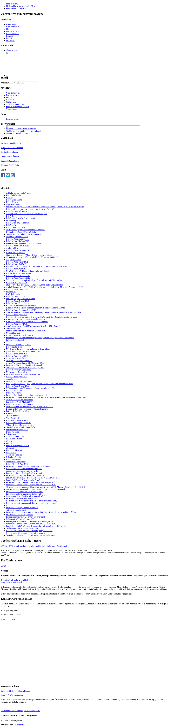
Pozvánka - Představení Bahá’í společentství (24, 365)
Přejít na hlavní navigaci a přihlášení (20, 6)
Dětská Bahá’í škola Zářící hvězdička (21, 129)
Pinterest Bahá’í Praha (10, 161)
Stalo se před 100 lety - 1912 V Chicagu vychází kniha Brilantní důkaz (34, 285)
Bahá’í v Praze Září (14, 390)
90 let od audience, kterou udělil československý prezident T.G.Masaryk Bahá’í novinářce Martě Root (47, 487)
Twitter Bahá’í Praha (9, 152)
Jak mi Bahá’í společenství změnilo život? (23, 480)
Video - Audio (12, 109)
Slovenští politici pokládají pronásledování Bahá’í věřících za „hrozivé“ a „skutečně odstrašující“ (45, 207)
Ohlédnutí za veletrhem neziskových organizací (25, 367)
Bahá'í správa (11, 225)
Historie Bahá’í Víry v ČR (16, 282)
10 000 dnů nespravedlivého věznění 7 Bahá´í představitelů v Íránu (33, 257)
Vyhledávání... (7, 83)
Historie (9, 197)
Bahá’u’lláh (11, 100)
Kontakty (10, 36)
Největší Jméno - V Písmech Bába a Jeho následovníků (28, 271)
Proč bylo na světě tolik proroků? (19, 514)
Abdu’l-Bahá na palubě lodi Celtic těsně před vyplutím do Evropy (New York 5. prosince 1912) (44, 287)
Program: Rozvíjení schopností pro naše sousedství (26, 395)
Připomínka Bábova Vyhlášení (18, 344)
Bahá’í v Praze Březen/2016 (17, 386)
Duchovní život (12, 31)
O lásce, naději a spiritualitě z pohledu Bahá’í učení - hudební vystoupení (35, 489)
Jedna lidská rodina (14, 457)
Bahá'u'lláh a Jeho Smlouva (17, 420)
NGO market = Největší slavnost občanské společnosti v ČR (30, 388)
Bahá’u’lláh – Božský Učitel (17, 464)
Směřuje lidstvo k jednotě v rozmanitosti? (22, 528)
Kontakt (9, 413)
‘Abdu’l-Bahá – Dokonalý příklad (20, 425)
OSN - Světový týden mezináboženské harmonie (25, 230)
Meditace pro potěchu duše (17, 133)
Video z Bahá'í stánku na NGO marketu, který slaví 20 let (29, 531)
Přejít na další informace (15, 8)
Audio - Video (12, 248)
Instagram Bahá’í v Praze (11, 143)
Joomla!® (20, 725)
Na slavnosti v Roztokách (16, 372)
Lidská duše (11, 452)
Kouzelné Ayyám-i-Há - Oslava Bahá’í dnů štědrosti (27, 321)
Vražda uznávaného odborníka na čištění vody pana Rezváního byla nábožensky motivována (43, 312)
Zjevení (9, 441)
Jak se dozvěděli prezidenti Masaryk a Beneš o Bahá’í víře (29, 406)
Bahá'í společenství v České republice (21, 218)
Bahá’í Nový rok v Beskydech (18, 370)
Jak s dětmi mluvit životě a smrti (19, 381)
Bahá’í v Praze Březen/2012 (17, 211)
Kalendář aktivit (12, 34)
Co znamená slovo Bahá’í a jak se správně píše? (25, 496)
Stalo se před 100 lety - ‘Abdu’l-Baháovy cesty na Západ (29, 255)
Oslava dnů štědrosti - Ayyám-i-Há (20, 519)
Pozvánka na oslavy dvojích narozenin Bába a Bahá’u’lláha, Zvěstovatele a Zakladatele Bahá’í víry (46, 397)
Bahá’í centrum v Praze (15, 227)
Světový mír (11, 102)
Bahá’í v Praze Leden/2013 (17, 289)
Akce (8, 505)
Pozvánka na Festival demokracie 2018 (22, 498)
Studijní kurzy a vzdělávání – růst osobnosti (23, 131)
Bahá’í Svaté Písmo (14, 200)
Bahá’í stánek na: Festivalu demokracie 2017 (24, 469)
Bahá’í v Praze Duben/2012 (17, 239)
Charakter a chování (14, 455)
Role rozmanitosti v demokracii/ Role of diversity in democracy (31, 501)
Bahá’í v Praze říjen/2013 (16, 315)
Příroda (9, 29)
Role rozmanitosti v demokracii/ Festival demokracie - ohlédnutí (31, 503)
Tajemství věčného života (16, 510)
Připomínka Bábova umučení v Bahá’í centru (24, 494)
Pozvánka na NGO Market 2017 (19, 402)
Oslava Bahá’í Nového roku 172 (19, 361)
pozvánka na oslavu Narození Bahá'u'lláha (23, 351)
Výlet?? (9, 342)
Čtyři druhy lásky (13, 294)
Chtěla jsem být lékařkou (16, 358)
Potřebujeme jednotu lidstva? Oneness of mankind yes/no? (29, 521)
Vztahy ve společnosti (15, 104)
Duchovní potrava (13, 393)
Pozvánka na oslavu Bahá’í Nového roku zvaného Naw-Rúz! (31, 485)
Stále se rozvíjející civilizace (17, 107)
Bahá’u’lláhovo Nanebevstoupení (19, 404)
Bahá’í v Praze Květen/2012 (17, 241)
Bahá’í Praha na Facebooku (12, 148)
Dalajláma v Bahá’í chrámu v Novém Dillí (23, 374)
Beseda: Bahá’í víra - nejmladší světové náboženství (27, 409)
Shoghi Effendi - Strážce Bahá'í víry (20, 427)
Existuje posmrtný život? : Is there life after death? (26, 517)
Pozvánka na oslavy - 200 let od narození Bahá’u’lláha (28, 466)
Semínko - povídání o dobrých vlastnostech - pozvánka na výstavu (32, 535)
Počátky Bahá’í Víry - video (17, 411)
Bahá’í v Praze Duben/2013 (17, 303)
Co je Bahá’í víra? (13, 259)
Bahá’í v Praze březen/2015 (17, 356)
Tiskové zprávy (12, 416)
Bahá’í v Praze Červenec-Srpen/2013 (21, 310)
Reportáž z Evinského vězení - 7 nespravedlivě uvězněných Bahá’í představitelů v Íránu (41, 317)
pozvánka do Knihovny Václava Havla (22, 471)
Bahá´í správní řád (13, 459)
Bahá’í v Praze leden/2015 (16, 354)
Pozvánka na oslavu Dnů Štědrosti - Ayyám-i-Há (25, 475)
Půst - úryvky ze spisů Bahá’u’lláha (20, 299)
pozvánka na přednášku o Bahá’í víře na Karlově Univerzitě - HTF (33, 478)
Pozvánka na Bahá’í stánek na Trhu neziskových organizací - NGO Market (36, 526)
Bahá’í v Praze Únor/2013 (16, 296)
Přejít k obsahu (12, 4)
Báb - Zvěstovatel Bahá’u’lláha (18, 273)
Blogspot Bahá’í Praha (10, 165)
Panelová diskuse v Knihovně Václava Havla (24, 473)
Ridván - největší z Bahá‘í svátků (19, 335)
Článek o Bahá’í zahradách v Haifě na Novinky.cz (26, 214)
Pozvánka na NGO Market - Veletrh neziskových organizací (30, 482)
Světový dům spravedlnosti (17, 429)
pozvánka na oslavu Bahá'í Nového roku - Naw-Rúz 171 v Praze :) (33, 326)
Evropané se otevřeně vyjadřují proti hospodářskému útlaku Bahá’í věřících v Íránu (39, 384)
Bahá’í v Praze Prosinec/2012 (18, 278)
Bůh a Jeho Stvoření (14, 439)
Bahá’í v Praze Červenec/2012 (18, 250)
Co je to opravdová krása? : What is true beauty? (25, 533)
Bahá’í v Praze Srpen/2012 (17, 262)
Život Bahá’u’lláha (13, 195)
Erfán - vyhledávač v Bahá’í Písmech (16, 691)
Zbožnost (10, 448)
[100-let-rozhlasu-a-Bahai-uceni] (34, 546)
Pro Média (10, 40)
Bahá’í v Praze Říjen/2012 (16, 269)
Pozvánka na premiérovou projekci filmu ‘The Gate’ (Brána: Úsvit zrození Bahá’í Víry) (41, 512)
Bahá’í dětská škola (14, 347)
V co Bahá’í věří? (13, 27)
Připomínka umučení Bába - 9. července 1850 (24, 491)
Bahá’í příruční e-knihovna (12, 695)
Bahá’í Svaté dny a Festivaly (17, 223)
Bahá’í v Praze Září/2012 (16, 264)
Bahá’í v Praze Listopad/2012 (18, 276)
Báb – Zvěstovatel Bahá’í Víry (18, 423)
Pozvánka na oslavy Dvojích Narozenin (22, 508)
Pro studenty (11, 220)
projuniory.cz (11, 379)
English (9, 38)
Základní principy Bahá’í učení (18, 193)
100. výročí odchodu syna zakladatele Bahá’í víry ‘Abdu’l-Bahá (16, 581)
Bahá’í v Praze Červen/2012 (17, 246)
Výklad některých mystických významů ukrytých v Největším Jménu (34, 280)
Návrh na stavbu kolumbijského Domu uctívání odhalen (28, 349)
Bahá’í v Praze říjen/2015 (16, 377)
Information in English (15, 340)
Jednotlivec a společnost (15, 462)
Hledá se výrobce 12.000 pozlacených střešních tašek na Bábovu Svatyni (35, 308)
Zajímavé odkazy (13, 204)
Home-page (11, 24)
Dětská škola (11, 292)
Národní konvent (13, 333)
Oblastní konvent (13, 328)
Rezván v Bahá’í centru (15, 253)
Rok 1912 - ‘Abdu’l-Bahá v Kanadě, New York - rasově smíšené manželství (36, 266)
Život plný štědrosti (14, 450)
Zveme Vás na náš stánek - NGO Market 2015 (25, 363)
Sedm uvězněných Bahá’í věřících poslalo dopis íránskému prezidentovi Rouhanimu (40, 338)
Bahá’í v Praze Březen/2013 (17, 301)
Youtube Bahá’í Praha (10, 156)
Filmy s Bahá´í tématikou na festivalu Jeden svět (25, 331)
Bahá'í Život (11, 216)
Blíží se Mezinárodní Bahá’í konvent (21, 305)
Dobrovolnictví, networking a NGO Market (23, 243)
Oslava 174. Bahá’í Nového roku (19, 400)
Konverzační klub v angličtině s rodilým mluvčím (26, 319)
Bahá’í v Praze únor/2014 (16, 324)
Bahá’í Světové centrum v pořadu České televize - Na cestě (30, 209)
